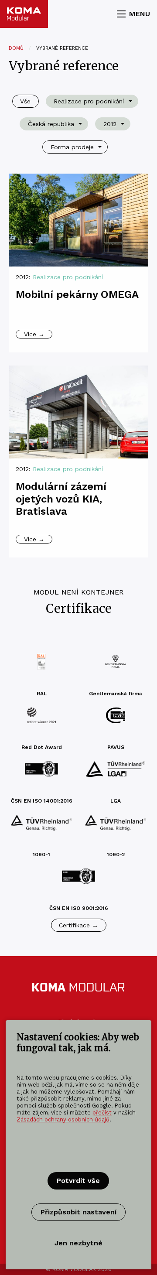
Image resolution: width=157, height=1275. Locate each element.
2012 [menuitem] (109, 123)
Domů (16, 48)
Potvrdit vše (78, 1180)
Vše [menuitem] (25, 101)
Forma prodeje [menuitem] (72, 147)
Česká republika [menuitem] (51, 123)
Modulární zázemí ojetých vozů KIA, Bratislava (61, 499)
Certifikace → (78, 925)
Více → (34, 334)
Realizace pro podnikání (68, 276)
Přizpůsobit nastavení (78, 1212)
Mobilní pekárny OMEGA (77, 294)
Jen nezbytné (78, 1243)
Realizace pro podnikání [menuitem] (89, 101)
